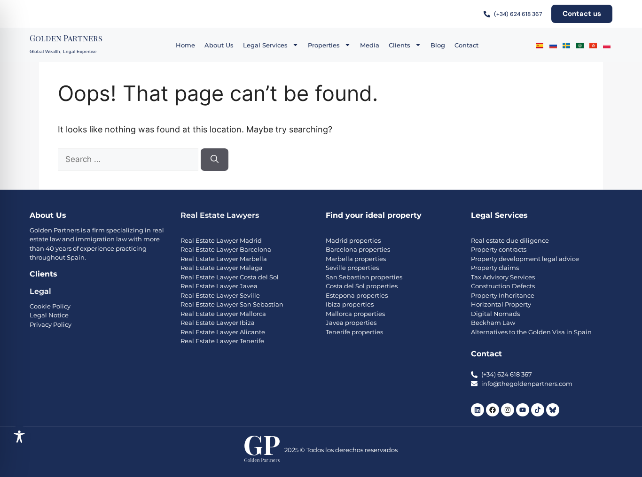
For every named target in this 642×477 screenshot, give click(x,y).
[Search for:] (129, 159)
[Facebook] (492, 409)
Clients (399, 45)
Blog (438, 45)
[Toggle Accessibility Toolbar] (19, 436)
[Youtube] (522, 409)
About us (219, 45)
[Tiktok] (537, 409)
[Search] (214, 159)
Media (369, 45)
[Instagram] (507, 409)
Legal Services (265, 45)
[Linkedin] (477, 409)
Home (185, 45)
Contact (466, 45)
